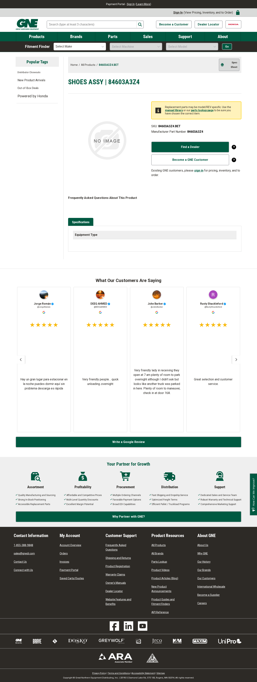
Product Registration (118, 566)
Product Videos (160, 570)
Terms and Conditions (119, 673)
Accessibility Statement (143, 673)
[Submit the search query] (139, 24)
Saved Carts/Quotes (72, 578)
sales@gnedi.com (24, 553)
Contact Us (20, 561)
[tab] (81, 222)
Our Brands (204, 570)
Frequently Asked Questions (116, 547)
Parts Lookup (159, 561)
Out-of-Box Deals (28, 88)
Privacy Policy (99, 673)
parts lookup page (202, 110)
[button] (21, 360)
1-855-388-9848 (23, 545)
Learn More (143, 4)
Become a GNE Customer (190, 160)
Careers (202, 603)
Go (227, 46)
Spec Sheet (234, 64)
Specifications (80, 222)
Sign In (131, 4)
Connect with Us (23, 570)
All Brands (157, 553)
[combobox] (80, 46)
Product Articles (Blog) (164, 578)
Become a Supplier (208, 594)
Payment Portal (69, 570)
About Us (202, 545)
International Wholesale (211, 586)
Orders (64, 553)
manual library (174, 110)
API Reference (160, 612)
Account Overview (70, 545)
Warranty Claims (115, 574)
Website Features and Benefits (118, 601)
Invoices (64, 561)
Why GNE (202, 553)
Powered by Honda (32, 96)
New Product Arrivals (31, 80)
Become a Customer (174, 24)
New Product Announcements (161, 589)
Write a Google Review (128, 442)
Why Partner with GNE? (128, 516)
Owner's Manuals (116, 582)
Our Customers (206, 578)
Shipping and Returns (118, 557)
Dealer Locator (208, 24)
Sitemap (161, 673)
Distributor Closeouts (28, 72)
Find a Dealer (190, 147)
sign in (198, 170)
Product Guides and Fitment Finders (163, 601)
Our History (204, 561)
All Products (158, 545)
